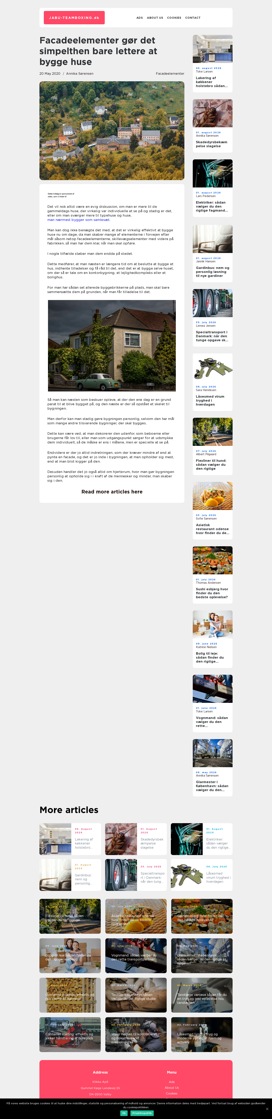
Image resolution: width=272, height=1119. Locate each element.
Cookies (174, 17)
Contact (193, 17)
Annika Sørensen (79, 74)
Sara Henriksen (206, 390)
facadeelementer (170, 74)
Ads (139, 17)
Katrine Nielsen (206, 647)
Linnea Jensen (205, 325)
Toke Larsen (204, 71)
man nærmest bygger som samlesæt (78, 220)
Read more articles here (112, 492)
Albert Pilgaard (206, 454)
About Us (155, 17)
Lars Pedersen (206, 196)
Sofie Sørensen (206, 518)
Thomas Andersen (208, 582)
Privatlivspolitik (142, 1113)
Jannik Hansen (205, 261)
